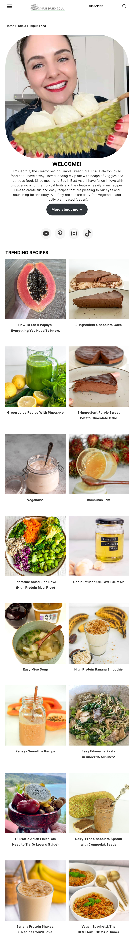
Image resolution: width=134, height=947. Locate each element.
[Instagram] (74, 233)
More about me (65, 209)
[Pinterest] (60, 233)
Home (9, 26)
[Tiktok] (88, 233)
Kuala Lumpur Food (32, 26)
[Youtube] (46, 233)
